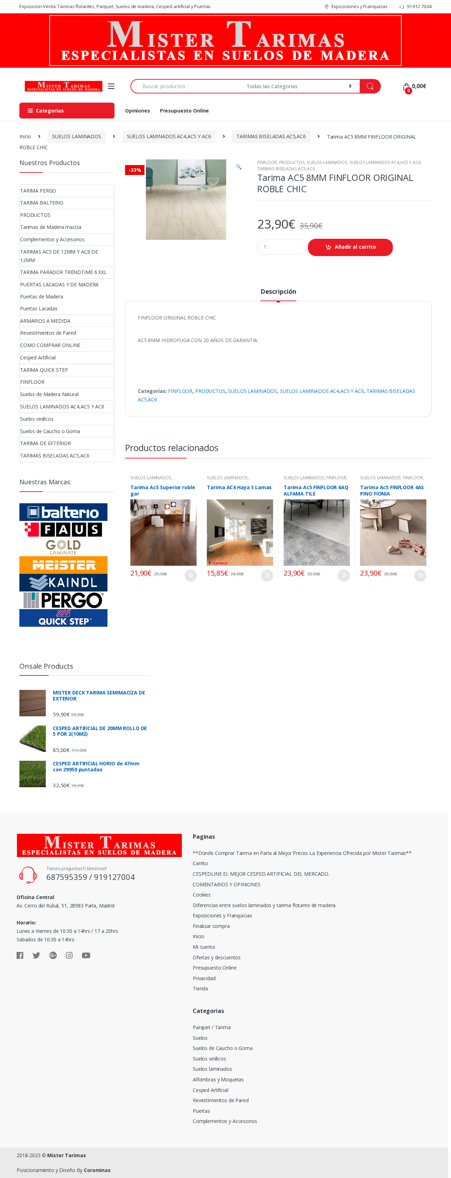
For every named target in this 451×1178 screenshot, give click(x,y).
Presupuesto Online (184, 110)
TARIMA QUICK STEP (44, 369)
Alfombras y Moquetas (218, 1079)
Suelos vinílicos (37, 418)
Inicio (25, 136)
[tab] (278, 294)
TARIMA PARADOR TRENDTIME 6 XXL (63, 272)
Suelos (200, 1037)
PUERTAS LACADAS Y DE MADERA (59, 284)
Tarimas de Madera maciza (50, 227)
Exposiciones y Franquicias (360, 6)
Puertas (201, 1110)
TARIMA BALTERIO (41, 202)
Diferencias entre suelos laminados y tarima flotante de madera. (264, 905)
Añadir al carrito (355, 246)
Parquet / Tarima (212, 1027)
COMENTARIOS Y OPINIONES (226, 884)
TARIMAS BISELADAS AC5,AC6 (271, 136)
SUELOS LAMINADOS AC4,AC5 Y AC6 (169, 136)
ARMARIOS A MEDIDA (45, 320)
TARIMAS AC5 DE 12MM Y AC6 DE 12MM (59, 255)
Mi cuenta (204, 946)
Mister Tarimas (66, 1155)
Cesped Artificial (38, 357)
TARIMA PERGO (38, 190)
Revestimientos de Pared (48, 332)
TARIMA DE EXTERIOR (45, 443)
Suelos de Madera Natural (49, 394)
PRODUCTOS (292, 162)
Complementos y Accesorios (52, 239)
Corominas (97, 1170)
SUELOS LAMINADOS (76, 136)
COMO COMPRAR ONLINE (50, 345)
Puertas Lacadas (38, 308)
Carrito (200, 863)
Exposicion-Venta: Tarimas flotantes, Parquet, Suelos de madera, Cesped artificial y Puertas (115, 6)
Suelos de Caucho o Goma (50, 431)
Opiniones (137, 110)
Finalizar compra (211, 926)
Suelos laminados (212, 1068)
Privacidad (204, 978)
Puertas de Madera (41, 296)
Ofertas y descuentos (217, 957)
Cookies (202, 894)
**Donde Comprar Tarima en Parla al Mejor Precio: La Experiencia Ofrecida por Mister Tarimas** (302, 853)
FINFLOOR (267, 162)
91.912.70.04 (419, 6)
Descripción (278, 292)
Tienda (200, 988)
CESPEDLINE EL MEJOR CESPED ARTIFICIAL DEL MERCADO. (261, 873)
